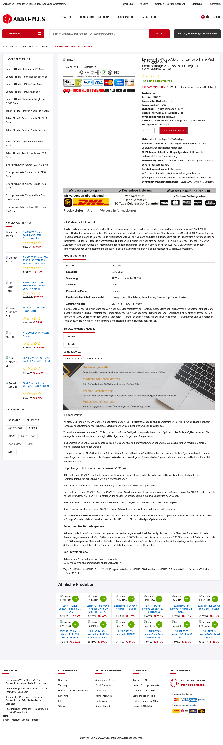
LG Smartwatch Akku (144, 690)
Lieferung (197, 4)
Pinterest (35, 719)
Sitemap (62, 706)
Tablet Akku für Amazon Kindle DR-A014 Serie (26, 120)
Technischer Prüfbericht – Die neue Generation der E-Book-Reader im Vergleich (24, 700)
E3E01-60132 (28, 436)
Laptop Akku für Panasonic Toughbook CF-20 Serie (26, 101)
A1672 (11, 436)
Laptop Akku (26, 46)
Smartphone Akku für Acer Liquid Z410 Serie (26, 174)
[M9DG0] (13, 335)
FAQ (60, 701)
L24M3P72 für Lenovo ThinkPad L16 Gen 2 (181, 608)
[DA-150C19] (13, 234)
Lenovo (44, 46)
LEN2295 (156, 97)
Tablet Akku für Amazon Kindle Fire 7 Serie (27, 111)
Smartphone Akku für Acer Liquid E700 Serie (26, 186)
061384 (33, 428)
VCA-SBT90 (14, 444)
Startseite (68, 17)
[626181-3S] (13, 385)
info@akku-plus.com (193, 684)
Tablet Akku (101, 690)
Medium (16, 719)
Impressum (215, 4)
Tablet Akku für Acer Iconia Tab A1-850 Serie (26, 155)
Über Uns (128, 4)
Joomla (25, 719)
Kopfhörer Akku (103, 685)
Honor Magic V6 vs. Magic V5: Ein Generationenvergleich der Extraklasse (26, 682)
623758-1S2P (15, 428)
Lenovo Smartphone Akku (146, 685)
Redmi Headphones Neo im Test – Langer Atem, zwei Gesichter (27, 690)
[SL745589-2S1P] (13, 362)
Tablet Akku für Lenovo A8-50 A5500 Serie (25, 143)
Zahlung (144, 4)
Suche (159, 34)
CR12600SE (33, 420)
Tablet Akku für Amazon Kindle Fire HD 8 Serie (26, 132)
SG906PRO (14, 420)
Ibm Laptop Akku (141, 680)
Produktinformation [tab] (79, 210)
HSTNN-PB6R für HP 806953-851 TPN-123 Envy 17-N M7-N (34, 285)
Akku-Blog (149, 17)
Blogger (6, 719)
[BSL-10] (13, 259)
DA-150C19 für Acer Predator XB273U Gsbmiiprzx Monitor (33, 235)
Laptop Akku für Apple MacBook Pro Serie (27, 76)
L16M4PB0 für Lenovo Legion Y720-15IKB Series (153, 608)
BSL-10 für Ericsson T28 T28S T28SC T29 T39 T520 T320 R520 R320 (35, 260)
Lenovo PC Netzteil (142, 706)
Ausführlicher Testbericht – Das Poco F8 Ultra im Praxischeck (27, 711)
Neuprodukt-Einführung (95, 17)
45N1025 (70, 336)
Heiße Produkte (126, 17)
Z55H (11, 451)
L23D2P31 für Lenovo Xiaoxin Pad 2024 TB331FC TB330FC (70, 634)
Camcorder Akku (103, 696)
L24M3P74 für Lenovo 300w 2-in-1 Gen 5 (209, 634)
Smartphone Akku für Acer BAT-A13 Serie (27, 164)
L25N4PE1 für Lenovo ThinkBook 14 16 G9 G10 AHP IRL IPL (97, 608)
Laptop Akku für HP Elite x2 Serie (23, 91)
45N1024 (71, 344)
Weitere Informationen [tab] (118, 210)
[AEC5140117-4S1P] (13, 312)
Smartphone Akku (104, 706)
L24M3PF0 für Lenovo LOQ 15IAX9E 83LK (181, 634)
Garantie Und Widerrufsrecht (170, 4)
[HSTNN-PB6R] (13, 286)
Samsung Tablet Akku (144, 696)
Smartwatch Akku (104, 680)
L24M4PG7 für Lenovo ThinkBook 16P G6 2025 (153, 634)
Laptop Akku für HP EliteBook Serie (24, 84)
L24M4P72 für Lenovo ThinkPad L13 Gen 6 (70, 608)
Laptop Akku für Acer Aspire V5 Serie (25, 69)
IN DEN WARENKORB (173, 131)
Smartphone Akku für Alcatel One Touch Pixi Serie (26, 209)
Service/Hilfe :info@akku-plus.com (197, 33)
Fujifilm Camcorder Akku (145, 701)
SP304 (31, 444)
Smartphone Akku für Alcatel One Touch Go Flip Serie (26, 197)
